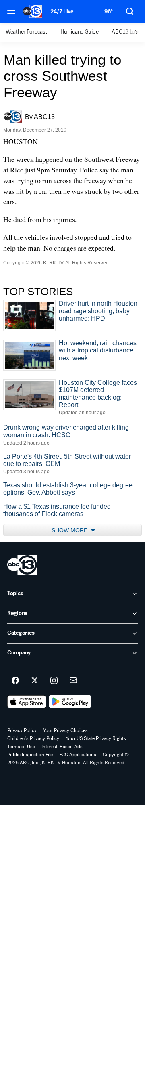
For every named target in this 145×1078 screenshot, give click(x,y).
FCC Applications (77, 754)
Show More (70, 530)
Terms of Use (21, 746)
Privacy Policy (22, 730)
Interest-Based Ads (62, 746)
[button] (11, 11)
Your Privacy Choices (65, 730)
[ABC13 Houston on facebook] (15, 681)
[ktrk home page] (22, 565)
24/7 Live (61, 11)
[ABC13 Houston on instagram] (54, 681)
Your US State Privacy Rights (96, 738)
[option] (33, 32)
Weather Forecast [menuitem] (26, 32)
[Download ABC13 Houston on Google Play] (70, 701)
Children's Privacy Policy (33, 738)
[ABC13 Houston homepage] (32, 11)
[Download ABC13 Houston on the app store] (26, 701)
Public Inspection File (30, 754)
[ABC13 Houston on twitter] (35, 681)
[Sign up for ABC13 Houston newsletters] (73, 681)
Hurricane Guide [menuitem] (79, 32)
